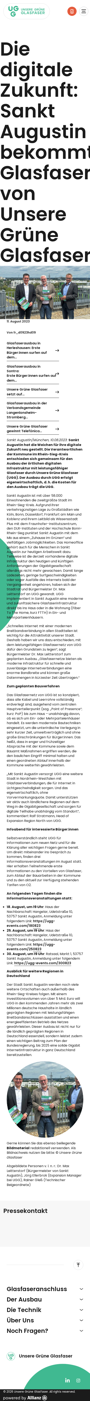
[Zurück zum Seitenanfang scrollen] (78, 1265)
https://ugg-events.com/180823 (31, 923)
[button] (45, 1289)
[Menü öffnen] (83, 11)
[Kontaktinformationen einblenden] (72, 11)
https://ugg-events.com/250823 (31, 946)
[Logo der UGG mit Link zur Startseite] (26, 11)
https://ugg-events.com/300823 (42, 963)
